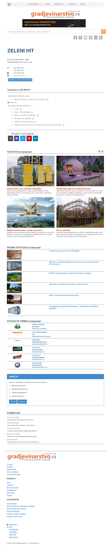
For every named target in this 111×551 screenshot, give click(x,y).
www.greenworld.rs (39, 329)
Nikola (9, 423)
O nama (10, 464)
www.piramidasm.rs (40, 344)
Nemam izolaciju (18, 396)
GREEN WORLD (38, 325)
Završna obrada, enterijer (16, 509)
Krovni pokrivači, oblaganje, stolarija (21, 506)
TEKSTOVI (59, 5)
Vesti (9, 483)
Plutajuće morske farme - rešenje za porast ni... (25, 230)
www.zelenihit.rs (20, 76)
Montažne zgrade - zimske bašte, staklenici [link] (30, 99)
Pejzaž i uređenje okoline (16, 514)
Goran (9, 417)
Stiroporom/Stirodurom (20, 389)
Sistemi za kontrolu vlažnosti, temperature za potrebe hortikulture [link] (38, 125)
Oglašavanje (11, 469)
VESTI (47, 4)
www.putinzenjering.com (41, 336)
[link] (55, 14)
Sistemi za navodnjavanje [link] (23, 122)
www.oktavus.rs (38, 352)
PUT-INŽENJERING (39, 332)
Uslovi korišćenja (13, 474)
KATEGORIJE (34, 5)
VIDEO (82, 4)
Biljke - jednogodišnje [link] (22, 112)
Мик (8, 439)
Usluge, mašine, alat (14, 516)
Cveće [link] (16, 109)
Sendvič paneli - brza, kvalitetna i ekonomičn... (24, 189)
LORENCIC (36, 355)
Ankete (9, 495)
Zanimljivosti (12, 490)
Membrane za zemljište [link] (22, 118)
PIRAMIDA (36, 340)
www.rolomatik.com (39, 367)
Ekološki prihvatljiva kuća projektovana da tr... (74, 189)
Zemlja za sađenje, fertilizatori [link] (25, 115)
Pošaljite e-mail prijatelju (22, 134)
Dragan (9, 428)
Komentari (13, 413)
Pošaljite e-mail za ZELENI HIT (20, 80)
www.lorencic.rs (38, 359)
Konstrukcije (12, 504)
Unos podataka (12, 472)
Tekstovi (10, 485)
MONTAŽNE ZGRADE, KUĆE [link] (19, 96)
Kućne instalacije (13, 511)
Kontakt (10, 467)
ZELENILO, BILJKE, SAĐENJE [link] (19, 106)
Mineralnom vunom (19, 386)
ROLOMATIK (37, 363)
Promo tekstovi (13, 488)
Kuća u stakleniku (63, 230)
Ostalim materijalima (19, 393)
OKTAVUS (36, 348)
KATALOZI (72, 4)
